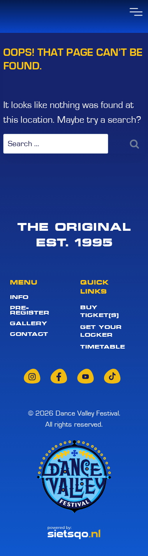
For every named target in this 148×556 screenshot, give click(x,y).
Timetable (102, 346)
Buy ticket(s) (99, 311)
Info (19, 297)
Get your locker (101, 330)
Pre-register (29, 310)
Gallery (28, 323)
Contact (29, 334)
